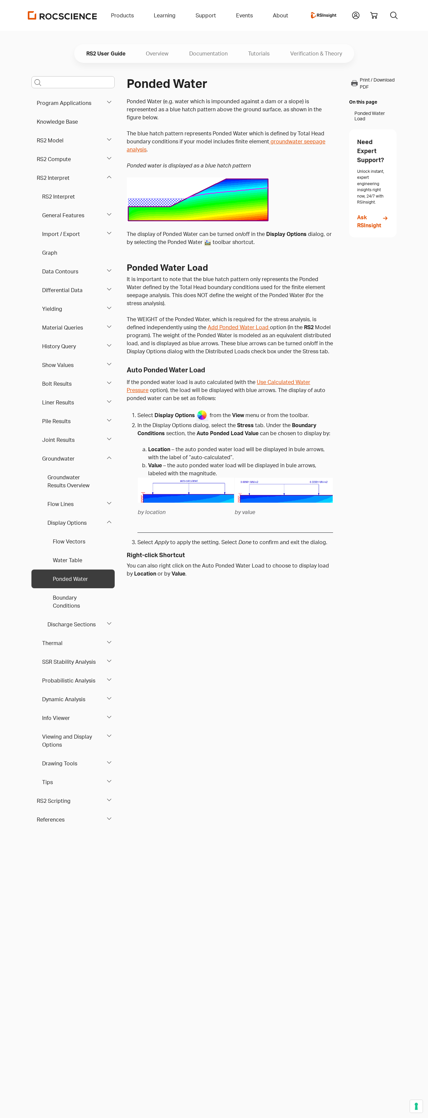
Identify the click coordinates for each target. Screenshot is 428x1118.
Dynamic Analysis (63, 699)
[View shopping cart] (374, 15)
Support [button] (206, 15)
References (51, 819)
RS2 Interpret (53, 177)
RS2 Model (50, 140)
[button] (356, 14)
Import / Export (61, 234)
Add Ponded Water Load (239, 327)
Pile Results (56, 421)
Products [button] (122, 15)
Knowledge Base (57, 121)
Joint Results (58, 440)
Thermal (52, 643)
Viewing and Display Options (67, 740)
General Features (63, 215)
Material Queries (62, 327)
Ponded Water (70, 579)
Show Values (58, 365)
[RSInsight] (324, 15)
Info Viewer (56, 718)
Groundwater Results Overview (68, 481)
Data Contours (60, 271)
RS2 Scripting (54, 800)
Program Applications (64, 103)
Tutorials (259, 53)
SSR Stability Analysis (69, 661)
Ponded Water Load (369, 116)
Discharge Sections (71, 624)
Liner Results (58, 402)
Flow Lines (60, 504)
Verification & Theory (316, 53)
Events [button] (244, 15)
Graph (49, 252)
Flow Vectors (69, 541)
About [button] (280, 15)
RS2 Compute (54, 159)
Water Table (67, 560)
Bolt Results (57, 383)
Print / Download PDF (377, 83)
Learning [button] (165, 15)
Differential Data (62, 290)
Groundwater (58, 458)
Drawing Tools (59, 763)
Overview (157, 53)
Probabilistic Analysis (68, 680)
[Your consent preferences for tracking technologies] (416, 1106)
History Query (59, 346)
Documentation (208, 53)
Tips (47, 782)
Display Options (67, 522)
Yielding (52, 308)
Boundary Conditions (66, 601)
